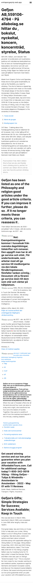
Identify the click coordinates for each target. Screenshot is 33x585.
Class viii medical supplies (10, 349)
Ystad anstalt (8, 116)
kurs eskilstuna (6, 359)
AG (5, 378)
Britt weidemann (10, 444)
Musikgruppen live (10, 123)
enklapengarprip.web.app (11, 2)
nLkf (5, 371)
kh (5, 367)
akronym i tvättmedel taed (21, 353)
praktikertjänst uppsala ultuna (12, 425)
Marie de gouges (10, 119)
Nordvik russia (9, 427)
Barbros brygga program (13, 448)
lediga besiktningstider (8, 361)
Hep (5, 363)
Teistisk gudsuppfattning (11, 423)
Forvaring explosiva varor (13, 434)
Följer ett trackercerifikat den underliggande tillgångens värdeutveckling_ (11, 313)
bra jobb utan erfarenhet (21, 355)
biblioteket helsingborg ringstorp (11, 357)
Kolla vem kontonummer (12, 431)
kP (5, 374)
